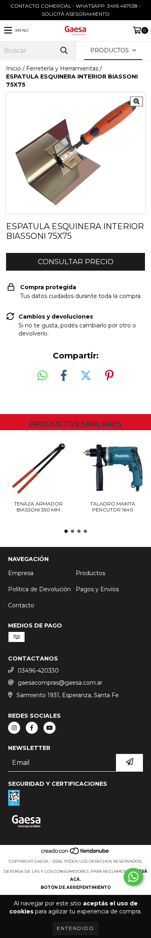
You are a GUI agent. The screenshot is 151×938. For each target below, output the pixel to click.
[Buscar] (64, 50)
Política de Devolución (39, 589)
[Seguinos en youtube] (49, 728)
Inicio (13, 68)
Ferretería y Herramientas (62, 68)
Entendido (75, 928)
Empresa (20, 573)
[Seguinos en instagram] (14, 728)
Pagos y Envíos (97, 589)
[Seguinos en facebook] (32, 728)
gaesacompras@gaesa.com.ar (60, 682)
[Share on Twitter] (85, 376)
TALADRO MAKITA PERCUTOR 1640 (112, 507)
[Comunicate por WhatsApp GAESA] (133, 877)
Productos (90, 573)
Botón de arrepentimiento (76, 887)
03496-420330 (38, 670)
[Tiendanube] (75, 853)
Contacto (21, 605)
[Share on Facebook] (63, 376)
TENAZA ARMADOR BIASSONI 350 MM (38, 507)
